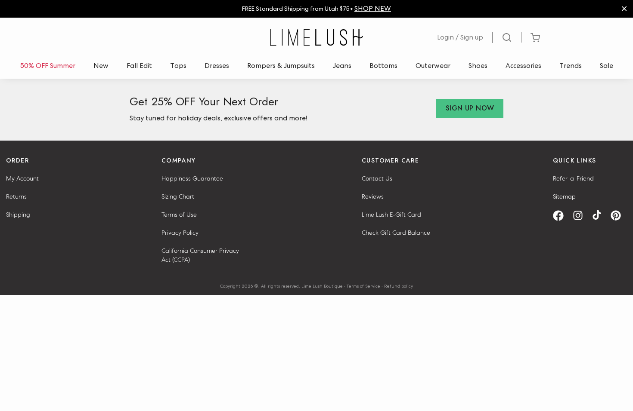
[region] (316, 9)
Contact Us (377, 178)
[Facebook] (561, 215)
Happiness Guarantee (192, 178)
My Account (22, 178)
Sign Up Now (470, 108)
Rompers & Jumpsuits (281, 65)
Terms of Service (363, 286)
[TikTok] (600, 215)
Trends (570, 65)
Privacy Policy (180, 232)
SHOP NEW (372, 8)
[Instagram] (581, 215)
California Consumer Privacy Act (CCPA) (200, 255)
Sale (606, 65)
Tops (178, 65)
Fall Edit (139, 65)
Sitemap (564, 196)
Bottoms (383, 65)
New (101, 65)
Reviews (373, 196)
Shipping (18, 214)
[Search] (507, 37)
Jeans (342, 65)
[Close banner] (624, 8)
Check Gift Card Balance (396, 232)
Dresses (217, 65)
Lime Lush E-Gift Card (391, 214)
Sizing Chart (177, 196)
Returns (16, 196)
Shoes (478, 65)
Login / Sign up (460, 37)
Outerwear (433, 65)
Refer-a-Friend (573, 178)
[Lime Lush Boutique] (316, 37)
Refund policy (398, 286)
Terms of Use (179, 214)
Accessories (523, 65)
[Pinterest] (619, 215)
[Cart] (535, 37)
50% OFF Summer (47, 65)
